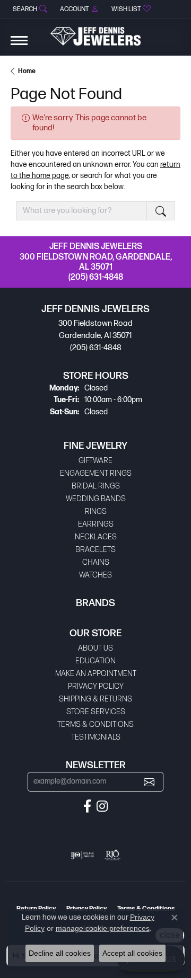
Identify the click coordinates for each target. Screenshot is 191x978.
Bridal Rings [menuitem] (96, 486)
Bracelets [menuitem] (95, 549)
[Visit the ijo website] (82, 855)
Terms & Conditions (95, 724)
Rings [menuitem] (96, 511)
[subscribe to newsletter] (149, 781)
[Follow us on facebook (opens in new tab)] (87, 806)
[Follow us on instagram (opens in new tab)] (102, 806)
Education (95, 660)
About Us (95, 648)
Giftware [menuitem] (95, 460)
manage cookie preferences (103, 928)
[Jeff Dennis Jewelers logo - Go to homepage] (95, 32)
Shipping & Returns (95, 699)
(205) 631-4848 (95, 277)
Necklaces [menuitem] (96, 536)
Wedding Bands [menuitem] (96, 498)
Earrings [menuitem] (96, 524)
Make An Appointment (95, 673)
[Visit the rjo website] (112, 855)
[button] (29, 9)
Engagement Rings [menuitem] (96, 473)
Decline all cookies (60, 953)
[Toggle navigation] (19, 46)
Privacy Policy (96, 686)
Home (27, 71)
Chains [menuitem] (95, 562)
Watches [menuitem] (95, 575)
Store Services (95, 711)
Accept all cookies (132, 953)
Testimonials (95, 737)
